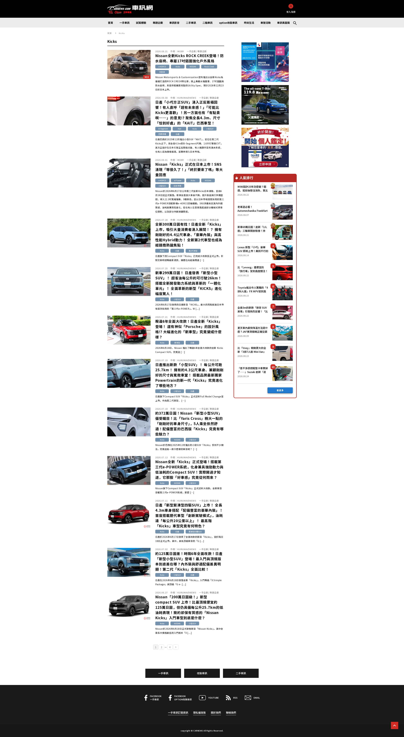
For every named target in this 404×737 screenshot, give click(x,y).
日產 (177, 134)
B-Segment (163, 128)
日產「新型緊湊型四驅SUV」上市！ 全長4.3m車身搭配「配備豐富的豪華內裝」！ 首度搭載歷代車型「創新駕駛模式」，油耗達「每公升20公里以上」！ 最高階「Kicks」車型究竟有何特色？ (189, 515)
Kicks (178, 66)
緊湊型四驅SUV (195, 531)
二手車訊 (241, 673)
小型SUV (209, 128)
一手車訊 (163, 673)
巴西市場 (162, 134)
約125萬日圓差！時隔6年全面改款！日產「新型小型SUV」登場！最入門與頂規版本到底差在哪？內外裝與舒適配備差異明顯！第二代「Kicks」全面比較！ (189, 561)
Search (293, 23)
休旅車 (162, 72)
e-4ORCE (162, 66)
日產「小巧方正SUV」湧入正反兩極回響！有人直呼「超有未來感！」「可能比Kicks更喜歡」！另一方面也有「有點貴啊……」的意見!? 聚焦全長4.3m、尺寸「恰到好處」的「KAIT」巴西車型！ (187, 112)
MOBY (180, 51)
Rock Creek (209, 66)
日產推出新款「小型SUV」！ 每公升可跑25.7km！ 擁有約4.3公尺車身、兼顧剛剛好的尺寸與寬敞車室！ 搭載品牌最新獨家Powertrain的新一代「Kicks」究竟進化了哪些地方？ (189, 375)
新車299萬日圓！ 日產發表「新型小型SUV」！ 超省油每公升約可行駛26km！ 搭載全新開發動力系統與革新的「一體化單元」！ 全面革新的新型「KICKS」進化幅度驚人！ (188, 283)
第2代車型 (193, 250)
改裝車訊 (202, 673)
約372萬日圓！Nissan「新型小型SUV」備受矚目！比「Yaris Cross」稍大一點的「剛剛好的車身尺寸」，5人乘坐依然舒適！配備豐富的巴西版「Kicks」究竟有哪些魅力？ (189, 423)
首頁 (109, 33)
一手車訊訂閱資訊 (178, 712)
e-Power (177, 180)
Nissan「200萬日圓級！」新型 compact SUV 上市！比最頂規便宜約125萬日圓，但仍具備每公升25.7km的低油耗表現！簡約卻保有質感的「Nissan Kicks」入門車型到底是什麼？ (189, 607)
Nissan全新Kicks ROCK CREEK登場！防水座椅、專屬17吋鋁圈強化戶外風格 (189, 58)
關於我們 (216, 712)
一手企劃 (191, 51)
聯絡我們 (231, 712)
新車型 (177, 342)
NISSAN (193, 66)
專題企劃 (202, 51)
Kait (179, 128)
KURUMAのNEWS (186, 97)
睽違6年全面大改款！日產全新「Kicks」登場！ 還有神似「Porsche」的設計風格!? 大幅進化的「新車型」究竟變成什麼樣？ (188, 329)
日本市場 (177, 185)
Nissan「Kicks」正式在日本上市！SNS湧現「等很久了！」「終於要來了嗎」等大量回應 (189, 169)
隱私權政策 (199, 712)
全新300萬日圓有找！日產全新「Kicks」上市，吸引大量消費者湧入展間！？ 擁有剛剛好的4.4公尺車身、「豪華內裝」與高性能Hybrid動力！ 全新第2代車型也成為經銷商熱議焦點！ (189, 234)
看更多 (280, 390)
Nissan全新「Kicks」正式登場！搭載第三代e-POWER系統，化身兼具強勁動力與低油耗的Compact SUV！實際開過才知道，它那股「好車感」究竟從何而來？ (189, 469)
